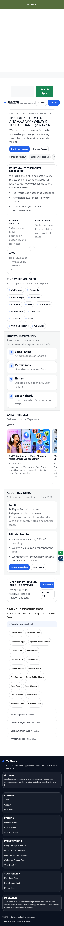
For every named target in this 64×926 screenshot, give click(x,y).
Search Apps (44, 91)
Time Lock (35, 311)
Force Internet (17, 695)
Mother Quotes (10, 888)
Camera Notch (34, 668)
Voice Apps (15, 686)
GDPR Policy (10, 827)
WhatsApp (39, 326)
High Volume (32, 651)
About (6, 800)
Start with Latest (19, 149)
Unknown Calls (34, 704)
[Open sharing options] (60, 558)
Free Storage (17, 297)
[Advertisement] (32, 40)
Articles (41, 102)
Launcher (16, 304)
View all (11, 425)
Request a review (19, 567)
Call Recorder (16, 651)
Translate (16, 318)
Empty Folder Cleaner (35, 677)
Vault (30, 318)
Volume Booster (19, 326)
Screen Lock (17, 311)
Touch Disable (17, 633)
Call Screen (16, 290)
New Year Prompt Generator (16, 855)
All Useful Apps (17, 704)
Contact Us (47, 584)
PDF (30, 304)
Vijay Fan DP (10, 865)
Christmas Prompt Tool (14, 860)
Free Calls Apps (34, 695)
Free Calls (34, 290)
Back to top (45, 594)
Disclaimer (8, 810)
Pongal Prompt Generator (15, 845)
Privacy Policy (10, 822)
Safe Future (45, 304)
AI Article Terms (11, 832)
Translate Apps (33, 633)
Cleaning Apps (17, 659)
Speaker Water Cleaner (40, 642)
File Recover (33, 659)
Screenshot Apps (18, 642)
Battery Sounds (17, 668)
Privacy (5, 921)
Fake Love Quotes (12, 878)
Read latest (38, 567)
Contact (54, 102)
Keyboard (35, 297)
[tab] (32, 624)
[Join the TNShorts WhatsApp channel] (60, 553)
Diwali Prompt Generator (14, 850)
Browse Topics (40, 149)
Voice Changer (31, 686)
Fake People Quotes (13, 883)
